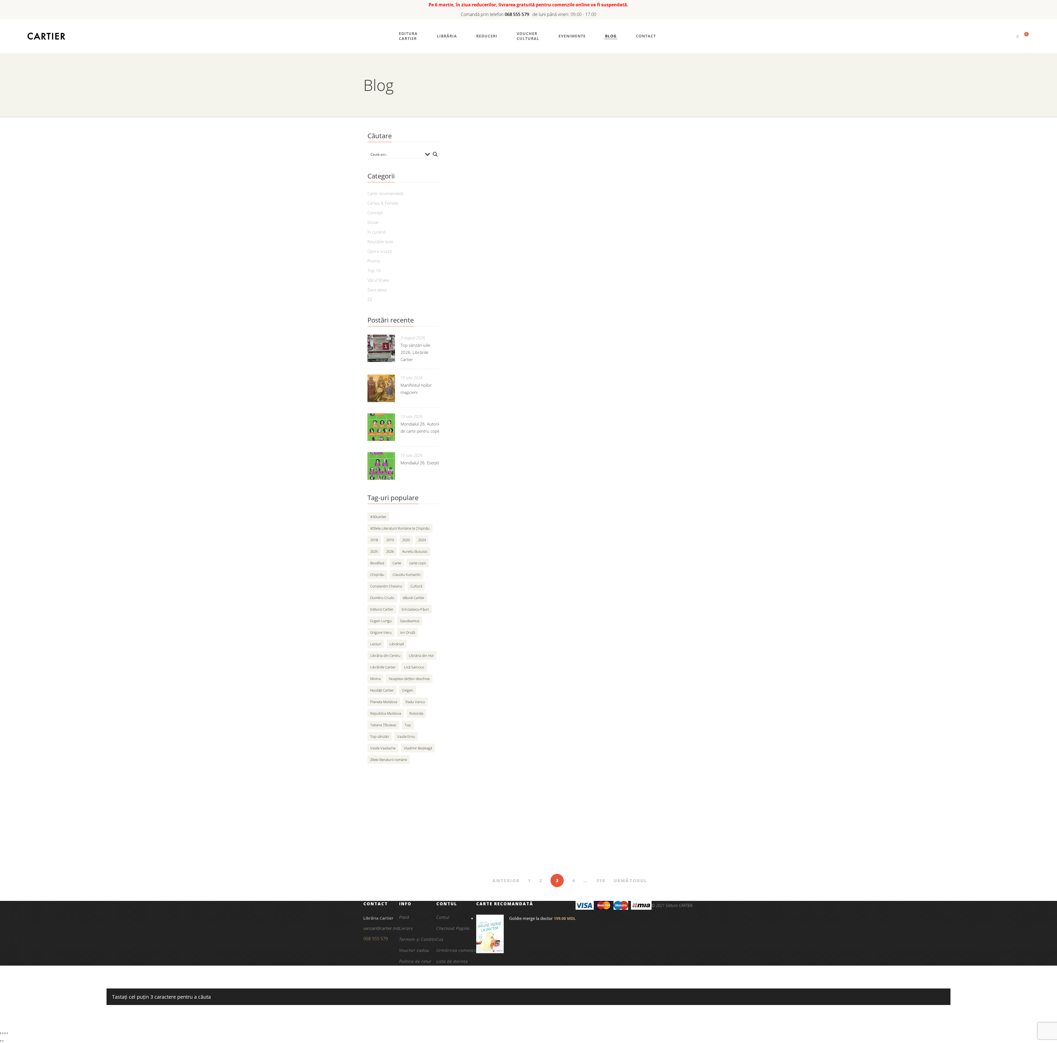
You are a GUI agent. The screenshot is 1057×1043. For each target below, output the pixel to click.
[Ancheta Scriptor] (495, 452)
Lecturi (375, 643)
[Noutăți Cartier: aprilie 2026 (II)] (495, 755)
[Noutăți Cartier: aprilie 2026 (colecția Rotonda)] (495, 827)
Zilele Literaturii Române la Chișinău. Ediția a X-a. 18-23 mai (620, 367)
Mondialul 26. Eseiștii (420, 462)
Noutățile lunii (380, 241)
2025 (374, 551)
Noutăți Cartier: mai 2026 (589, 218)
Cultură (416, 586)
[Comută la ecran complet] (2, 1033)
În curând (376, 232)
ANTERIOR (506, 880)
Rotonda (416, 713)
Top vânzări (379, 736)
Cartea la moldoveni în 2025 (593, 290)
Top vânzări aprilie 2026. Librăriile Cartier (612, 599)
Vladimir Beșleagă (418, 748)
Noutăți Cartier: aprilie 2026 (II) (597, 743)
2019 (390, 539)
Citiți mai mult (568, 180)
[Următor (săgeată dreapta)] (2, 1040)
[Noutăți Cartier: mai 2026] (495, 230)
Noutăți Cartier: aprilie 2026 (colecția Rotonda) (619, 815)
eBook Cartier (413, 597)
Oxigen (407, 690)
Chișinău (377, 574)
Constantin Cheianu (386, 586)
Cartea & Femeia (382, 203)
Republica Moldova (385, 713)
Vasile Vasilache (383, 748)
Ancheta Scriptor (576, 440)
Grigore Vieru (381, 632)
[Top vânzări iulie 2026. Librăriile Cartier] (381, 348)
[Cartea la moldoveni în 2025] (495, 302)
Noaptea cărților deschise (409, 678)
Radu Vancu (415, 701)
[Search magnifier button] (435, 154)
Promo (373, 261)
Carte (397, 562)
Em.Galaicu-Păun (415, 609)
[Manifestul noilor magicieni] (381, 388)
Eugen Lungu (381, 620)
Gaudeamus (409, 620)
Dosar (373, 222)
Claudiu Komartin (407, 574)
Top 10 (374, 270)
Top (408, 724)
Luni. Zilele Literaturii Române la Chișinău (612, 146)
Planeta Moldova (383, 701)
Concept (375, 212)
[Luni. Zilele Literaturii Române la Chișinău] (495, 158)
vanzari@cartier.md (381, 928)
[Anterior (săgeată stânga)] (0, 1040)
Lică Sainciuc (414, 667)
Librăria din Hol (421, 655)
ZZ (369, 299)
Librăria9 (396, 643)
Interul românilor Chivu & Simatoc (601, 671)
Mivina (375, 678)
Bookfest (377, 562)
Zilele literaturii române (388, 759)
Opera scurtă (379, 251)
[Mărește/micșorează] (0, 1033)
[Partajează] (5, 1033)
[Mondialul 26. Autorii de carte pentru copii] (381, 427)
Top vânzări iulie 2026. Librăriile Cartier (415, 352)
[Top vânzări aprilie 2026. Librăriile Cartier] (495, 611)
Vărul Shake (378, 280)
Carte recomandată (385, 193)
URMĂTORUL (630, 880)
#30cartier (378, 516)
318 (600, 880)
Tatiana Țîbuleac (383, 724)
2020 (406, 539)
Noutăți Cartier (382, 690)
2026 (390, 551)
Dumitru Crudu (382, 597)
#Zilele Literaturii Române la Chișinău (400, 528)
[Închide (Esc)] (7, 1033)
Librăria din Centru (385, 655)
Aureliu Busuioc (414, 551)
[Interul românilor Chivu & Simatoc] (495, 683)
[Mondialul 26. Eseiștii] (381, 466)
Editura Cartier (381, 609)
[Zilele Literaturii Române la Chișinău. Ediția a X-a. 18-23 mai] (495, 374)
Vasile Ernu (406, 736)
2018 (374, 539)
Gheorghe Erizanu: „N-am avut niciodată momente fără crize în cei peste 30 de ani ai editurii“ (615, 521)
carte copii (417, 562)
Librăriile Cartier (383, 667)
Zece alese (377, 289)
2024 (422, 539)
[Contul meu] (1008, 36)
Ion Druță (407, 632)
